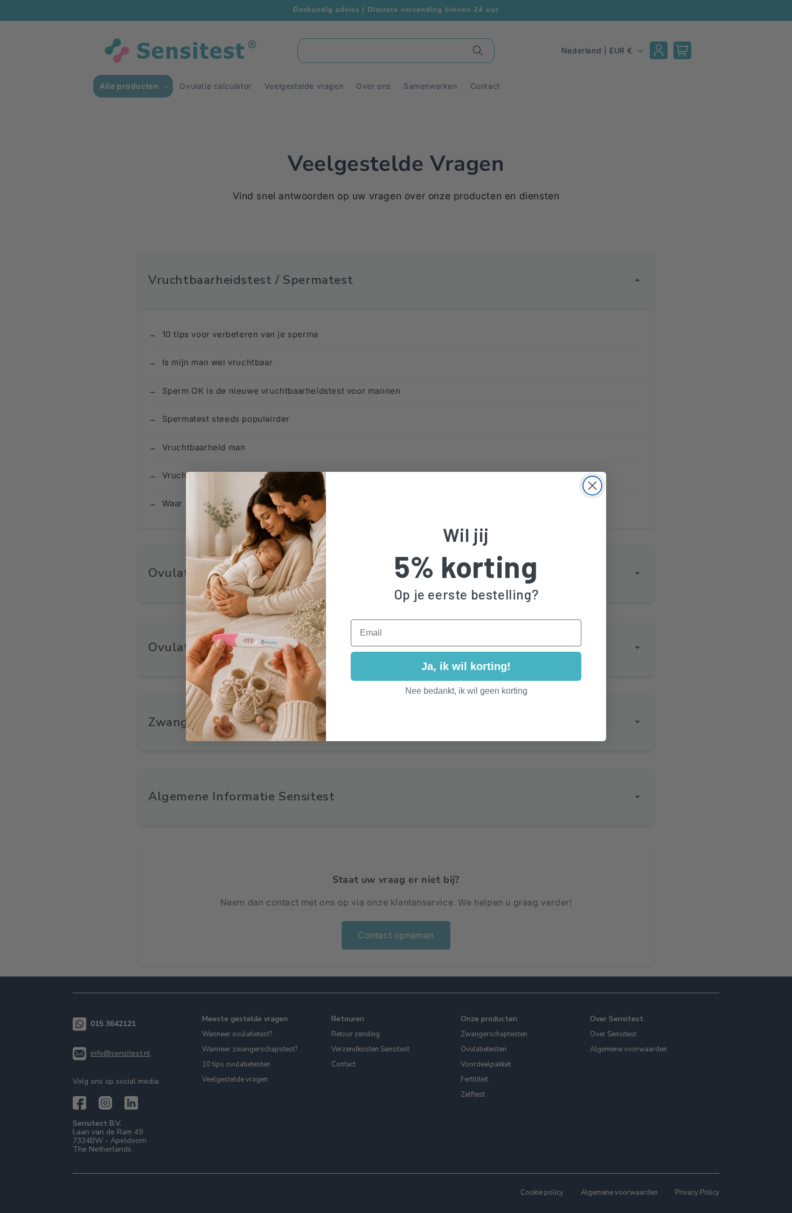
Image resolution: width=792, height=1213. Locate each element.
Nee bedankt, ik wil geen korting (466, 690)
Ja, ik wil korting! (466, 666)
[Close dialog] (592, 485)
